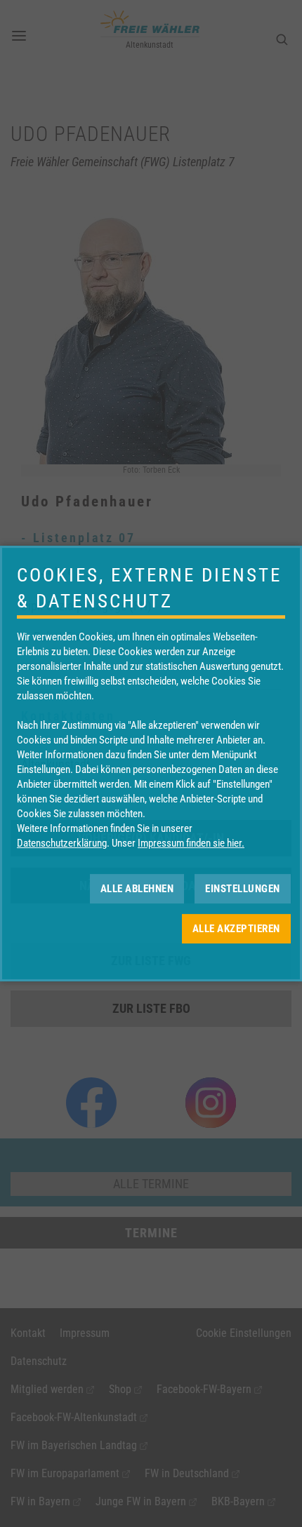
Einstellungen (242, 888)
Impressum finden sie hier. (191, 843)
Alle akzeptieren (236, 928)
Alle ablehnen (137, 888)
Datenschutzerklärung (62, 843)
